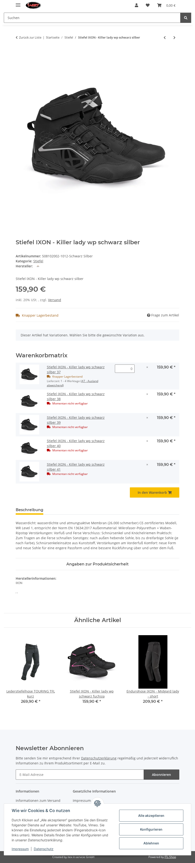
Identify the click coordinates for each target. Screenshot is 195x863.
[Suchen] (185, 18)
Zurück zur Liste (30, 37)
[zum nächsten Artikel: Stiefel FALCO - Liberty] (174, 37)
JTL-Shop (170, 857)
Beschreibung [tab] (29, 510)
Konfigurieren (151, 829)
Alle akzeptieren (151, 815)
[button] (136, 5)
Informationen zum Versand (38, 800)
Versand (54, 300)
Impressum (20, 849)
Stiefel (38, 261)
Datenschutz (44, 849)
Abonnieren (161, 774)
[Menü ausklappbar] (18, 3)
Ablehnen (151, 843)
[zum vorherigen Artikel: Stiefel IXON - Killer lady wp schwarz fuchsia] (165, 37)
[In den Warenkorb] (19, 53)
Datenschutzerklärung (99, 758)
